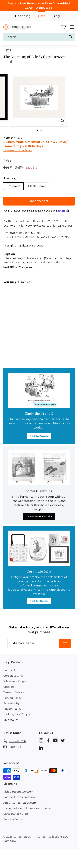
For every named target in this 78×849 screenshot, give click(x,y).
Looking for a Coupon (17, 714)
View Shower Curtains (39, 516)
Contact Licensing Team (19, 797)
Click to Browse (39, 436)
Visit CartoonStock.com (18, 791)
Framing (9, 178)
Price (7, 161)
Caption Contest (13, 819)
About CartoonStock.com (19, 802)
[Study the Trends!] (39, 390)
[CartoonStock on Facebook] (48, 740)
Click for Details (39, 600)
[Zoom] (62, 120)
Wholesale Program (16, 681)
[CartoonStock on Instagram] (41, 740)
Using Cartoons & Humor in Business (27, 808)
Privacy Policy (12, 708)
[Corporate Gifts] (39, 548)
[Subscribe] (65, 643)
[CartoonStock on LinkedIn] (41, 748)
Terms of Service (13, 692)
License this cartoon (17, 150)
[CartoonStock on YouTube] (55, 740)
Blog (56, 16)
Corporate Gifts (13, 675)
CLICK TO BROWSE (38, 7)
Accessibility (11, 703)
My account (10, 719)
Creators (8, 686)
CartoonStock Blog (15, 813)
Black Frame (37, 186)
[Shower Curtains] (39, 468)
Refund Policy (12, 697)
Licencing (23, 16)
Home (7, 49)
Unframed (13, 186)
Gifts (41, 16)
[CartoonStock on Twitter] (63, 740)
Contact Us (10, 670)
